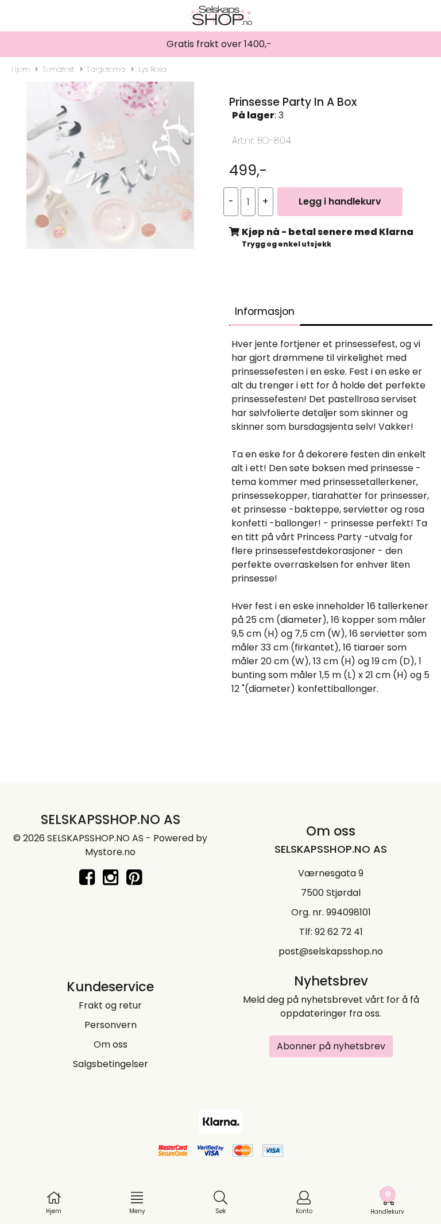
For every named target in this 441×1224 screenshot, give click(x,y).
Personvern (110, 1024)
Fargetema (106, 69)
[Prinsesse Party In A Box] (110, 167)
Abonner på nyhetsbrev (331, 1046)
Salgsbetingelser (110, 1064)
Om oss (110, 1044)
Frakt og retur (110, 1005)
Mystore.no (110, 852)
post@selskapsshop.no (330, 951)
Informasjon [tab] (265, 311)
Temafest (58, 69)
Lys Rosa (152, 69)
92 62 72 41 (339, 931)
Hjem (20, 69)
